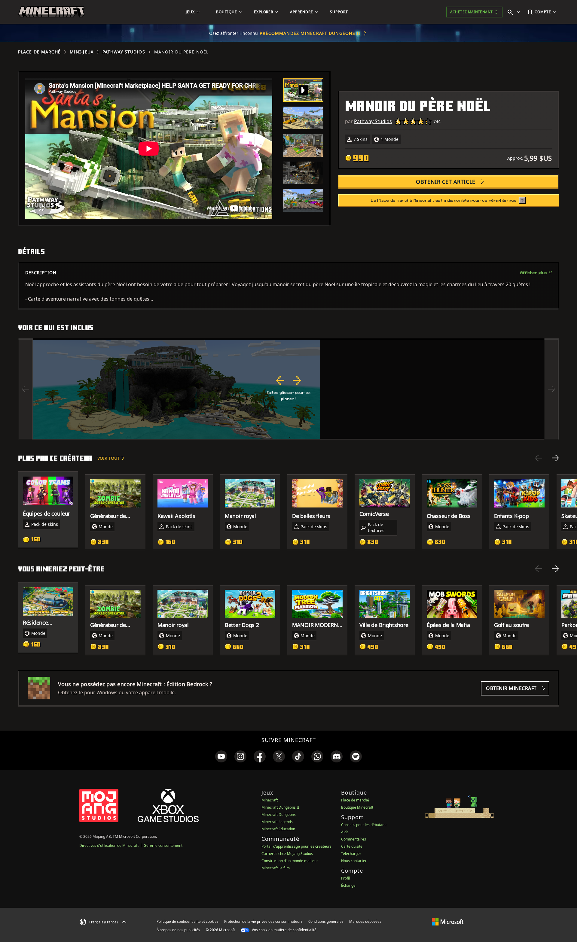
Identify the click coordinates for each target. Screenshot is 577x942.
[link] (221, 756)
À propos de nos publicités (178, 930)
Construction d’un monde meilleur (289, 860)
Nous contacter (354, 860)
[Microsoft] (447, 921)
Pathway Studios (123, 52)
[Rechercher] (515, 12)
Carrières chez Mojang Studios (287, 853)
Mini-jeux (81, 52)
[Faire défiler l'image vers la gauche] (25, 389)
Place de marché (39, 52)
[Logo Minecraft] (51, 12)
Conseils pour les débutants (364, 824)
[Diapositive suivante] (555, 458)
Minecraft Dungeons (278, 814)
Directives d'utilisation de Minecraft (109, 845)
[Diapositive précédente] (538, 458)
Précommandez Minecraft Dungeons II (310, 33)
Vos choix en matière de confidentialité (283, 930)
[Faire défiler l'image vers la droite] (551, 389)
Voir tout (108, 458)
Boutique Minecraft (357, 807)
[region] (288, 389)
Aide (345, 831)
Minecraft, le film (275, 868)
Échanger (349, 885)
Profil (345, 878)
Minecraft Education (278, 828)
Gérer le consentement (163, 845)
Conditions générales (325, 921)
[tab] (303, 90)
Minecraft (269, 800)
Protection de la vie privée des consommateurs (263, 921)
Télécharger (351, 853)
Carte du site (351, 846)
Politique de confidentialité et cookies (187, 921)
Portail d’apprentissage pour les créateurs (296, 846)
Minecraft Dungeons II (280, 807)
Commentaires (353, 839)
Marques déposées (365, 921)
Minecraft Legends (277, 821)
